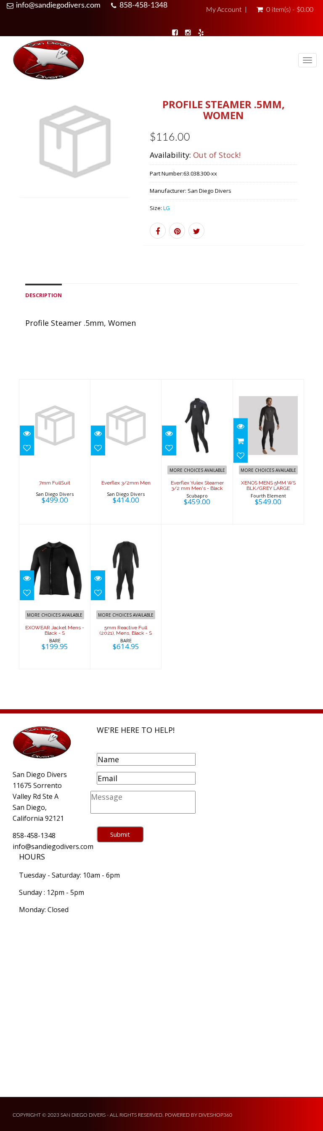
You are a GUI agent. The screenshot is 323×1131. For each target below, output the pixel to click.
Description (43, 295)
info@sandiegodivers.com (58, 5)
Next (124, 152)
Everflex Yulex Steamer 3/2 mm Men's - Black (197, 485)
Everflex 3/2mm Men (126, 483)
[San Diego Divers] (48, 61)
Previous (25, 152)
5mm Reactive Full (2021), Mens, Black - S (126, 630)
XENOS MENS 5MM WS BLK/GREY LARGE (268, 485)
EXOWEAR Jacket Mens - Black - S (54, 630)
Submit (120, 834)
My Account (223, 10)
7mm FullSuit (54, 483)
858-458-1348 (143, 5)
